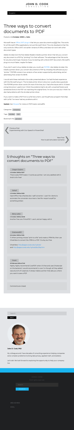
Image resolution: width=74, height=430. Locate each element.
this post (16, 104)
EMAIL (12, 407)
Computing (16, 109)
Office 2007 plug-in (23, 42)
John (28, 37)
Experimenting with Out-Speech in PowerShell (27, 130)
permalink (18, 119)
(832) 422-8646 (15, 403)
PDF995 (47, 67)
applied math (46, 356)
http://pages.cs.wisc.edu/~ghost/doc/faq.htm (28, 247)
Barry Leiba (16, 214)
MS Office (11, 114)
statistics (58, 356)
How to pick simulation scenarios (52, 140)
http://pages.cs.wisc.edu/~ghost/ (29, 245)
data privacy (36, 356)
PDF (18, 114)
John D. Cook (36, 377)
